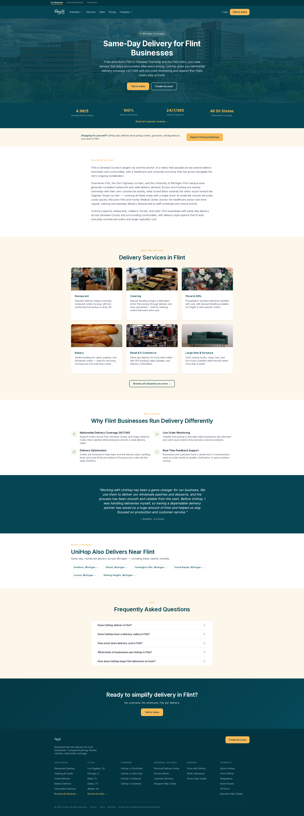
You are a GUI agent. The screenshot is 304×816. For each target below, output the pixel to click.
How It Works (227, 773)
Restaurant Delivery (64, 768)
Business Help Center (231, 793)
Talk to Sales (239, 12)
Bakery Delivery (62, 783)
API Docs (225, 788)
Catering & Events (63, 773)
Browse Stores (161, 773)
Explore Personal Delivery (204, 137)
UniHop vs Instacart (131, 778)
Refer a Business (196, 773)
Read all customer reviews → (152, 121)
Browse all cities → (97, 793)
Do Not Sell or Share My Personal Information (139, 807)
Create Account (164, 86)
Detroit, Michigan (116, 567)
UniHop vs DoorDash (132, 768)
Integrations (226, 778)
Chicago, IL (93, 773)
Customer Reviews (163, 778)
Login (225, 12)
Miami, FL (92, 778)
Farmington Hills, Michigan (151, 567)
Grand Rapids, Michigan (189, 567)
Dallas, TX (93, 783)
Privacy (93, 807)
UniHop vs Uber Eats (131, 773)
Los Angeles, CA (96, 768)
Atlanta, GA (93, 788)
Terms (102, 807)
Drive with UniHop (196, 768)
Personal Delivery (75, 2)
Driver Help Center (197, 778)
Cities (102, 12)
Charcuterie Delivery (65, 788)
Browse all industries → (66, 793)
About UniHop (227, 768)
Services (90, 12)
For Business (57, 2)
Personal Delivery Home (166, 768)
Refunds (112, 807)
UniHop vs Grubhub (131, 783)
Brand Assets (227, 783)
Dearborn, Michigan (86, 567)
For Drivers (92, 2)
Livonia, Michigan (85, 575)
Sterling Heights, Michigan (119, 575)
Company (125, 12)
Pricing (112, 12)
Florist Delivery (62, 778)
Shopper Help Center (165, 783)
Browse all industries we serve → (152, 383)
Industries (75, 12)
